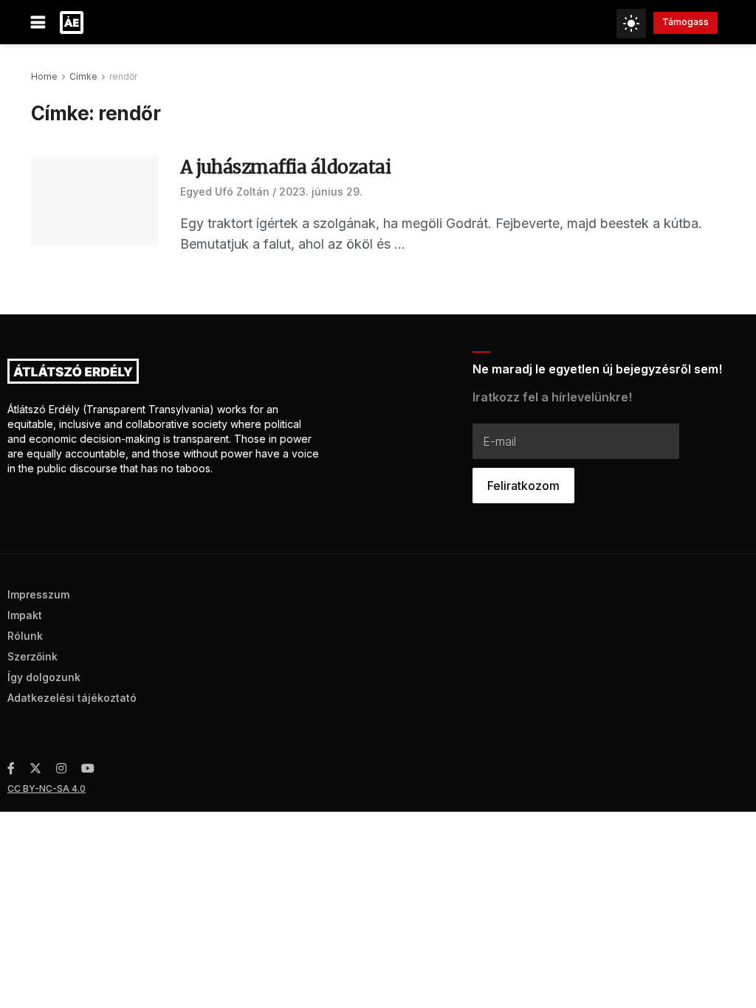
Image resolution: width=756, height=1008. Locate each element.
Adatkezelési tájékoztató (72, 697)
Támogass (685, 21)
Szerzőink (32, 656)
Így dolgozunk (43, 677)
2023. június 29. (320, 191)
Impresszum (38, 594)
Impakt (24, 615)
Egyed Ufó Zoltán (224, 191)
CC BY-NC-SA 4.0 (46, 788)
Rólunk (25, 635)
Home (44, 76)
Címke (83, 76)
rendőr (123, 76)
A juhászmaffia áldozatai (285, 167)
